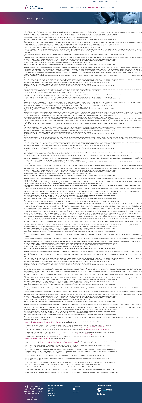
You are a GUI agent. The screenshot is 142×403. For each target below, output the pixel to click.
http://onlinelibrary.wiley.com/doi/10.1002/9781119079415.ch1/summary (60, 342)
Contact (50, 388)
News (49, 392)
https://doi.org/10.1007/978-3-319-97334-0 (98, 329)
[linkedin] (74, 389)
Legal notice (51, 393)
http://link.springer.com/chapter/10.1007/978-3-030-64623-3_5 (43, 322)
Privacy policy (52, 395)
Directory (50, 390)
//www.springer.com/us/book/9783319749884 (38, 338)
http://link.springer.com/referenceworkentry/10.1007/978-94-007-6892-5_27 (71, 334)
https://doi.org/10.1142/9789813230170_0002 (92, 327)
